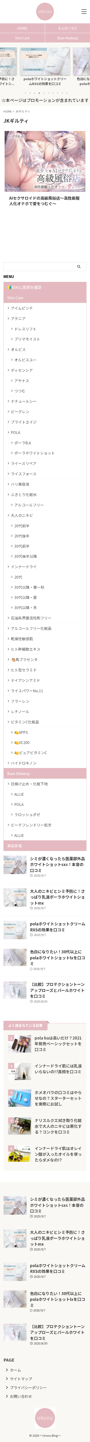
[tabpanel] (45, 67)
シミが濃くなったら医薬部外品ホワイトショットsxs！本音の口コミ (57, 864)
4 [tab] (39, 93)
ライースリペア (23, 463)
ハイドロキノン (23, 763)
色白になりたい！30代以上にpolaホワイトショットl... (45, 81)
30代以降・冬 (25, 607)
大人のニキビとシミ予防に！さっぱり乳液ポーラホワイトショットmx (57, 897)
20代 (18, 577)
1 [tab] (25, 93)
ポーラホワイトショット (34, 453)
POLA (15, 432)
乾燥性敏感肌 (22, 638)
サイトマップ (21, 1378)
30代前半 (22, 546)
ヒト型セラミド (24, 670)
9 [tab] (62, 93)
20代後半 (22, 536)
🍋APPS (21, 732)
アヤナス (21, 380)
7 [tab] (53, 93)
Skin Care (22, 37)
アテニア (18, 318)
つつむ (19, 390)
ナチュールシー (24, 401)
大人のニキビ (67, 28)
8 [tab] (57, 93)
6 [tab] (48, 93)
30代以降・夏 (25, 597)
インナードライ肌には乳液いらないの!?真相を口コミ (58, 1068)
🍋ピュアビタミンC (30, 752)
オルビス (18, 349)
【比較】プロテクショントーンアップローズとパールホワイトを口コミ (57, 990)
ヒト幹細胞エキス (25, 649)
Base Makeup (67, 37)
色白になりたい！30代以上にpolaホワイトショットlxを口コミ (57, 957)
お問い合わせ (21, 1396)
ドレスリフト (25, 329)
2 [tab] (30, 93)
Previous (4, 65)
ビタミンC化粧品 (25, 722)
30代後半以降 (25, 556)
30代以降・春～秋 (29, 587)
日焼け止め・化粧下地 (29, 784)
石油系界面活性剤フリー (31, 618)
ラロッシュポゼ (27, 814)
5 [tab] (44, 93)
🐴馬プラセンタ (24, 659)
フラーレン (20, 701)
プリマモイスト (27, 339)
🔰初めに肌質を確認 (24, 287)
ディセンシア (22, 370)
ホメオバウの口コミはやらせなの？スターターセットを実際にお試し (58, 1098)
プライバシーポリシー (28, 1387)
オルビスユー (25, 360)
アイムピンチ (22, 308)
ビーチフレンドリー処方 (31, 825)
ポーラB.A (22, 442)
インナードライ (24, 566)
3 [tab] (34, 93)
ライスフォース (23, 473)
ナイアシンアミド (25, 680)
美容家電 (14, 845)
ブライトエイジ (24, 422)
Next (85, 65)
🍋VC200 (22, 742)
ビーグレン (20, 411)
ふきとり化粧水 (24, 494)
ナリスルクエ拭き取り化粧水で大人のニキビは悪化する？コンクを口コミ (58, 1126)
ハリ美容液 (20, 484)
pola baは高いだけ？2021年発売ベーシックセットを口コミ (58, 1043)
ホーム (15, 1370)
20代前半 (22, 525)
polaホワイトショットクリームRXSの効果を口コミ (57, 927)
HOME (22, 28)
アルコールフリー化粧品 (31, 628)
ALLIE (19, 794)
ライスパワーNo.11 (27, 690)
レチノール (20, 711)
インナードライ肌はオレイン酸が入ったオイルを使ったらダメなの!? (58, 1154)
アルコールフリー (29, 505)
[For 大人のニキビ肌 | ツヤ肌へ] (45, 11)
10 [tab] (67, 93)
